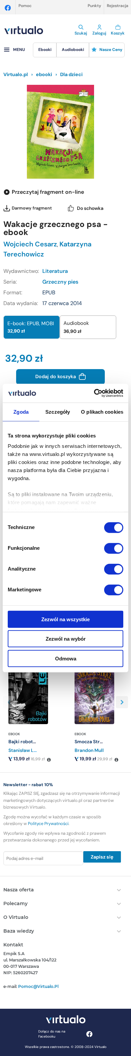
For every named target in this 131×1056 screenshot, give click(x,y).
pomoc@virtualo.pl (38, 986)
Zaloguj (99, 33)
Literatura (55, 271)
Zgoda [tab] (21, 411)
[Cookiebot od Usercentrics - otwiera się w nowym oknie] (94, 393)
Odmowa (65, 658)
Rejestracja (117, 5)
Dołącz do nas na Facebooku (51, 1034)
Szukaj (81, 33)
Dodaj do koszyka (56, 376)
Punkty (94, 5)
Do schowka (90, 208)
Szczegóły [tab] (57, 411)
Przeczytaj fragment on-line (48, 191)
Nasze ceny (110, 49)
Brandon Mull (89, 750)
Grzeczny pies (60, 281)
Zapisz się (102, 857)
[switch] (113, 548)
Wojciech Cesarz (30, 244)
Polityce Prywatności (48, 823)
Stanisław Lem (24, 750)
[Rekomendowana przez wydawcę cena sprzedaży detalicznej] (49, 760)
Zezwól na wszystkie (65, 619)
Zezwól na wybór (66, 639)
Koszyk (117, 33)
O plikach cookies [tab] (102, 411)
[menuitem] (44, 50)
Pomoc (25, 5)
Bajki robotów (23, 742)
